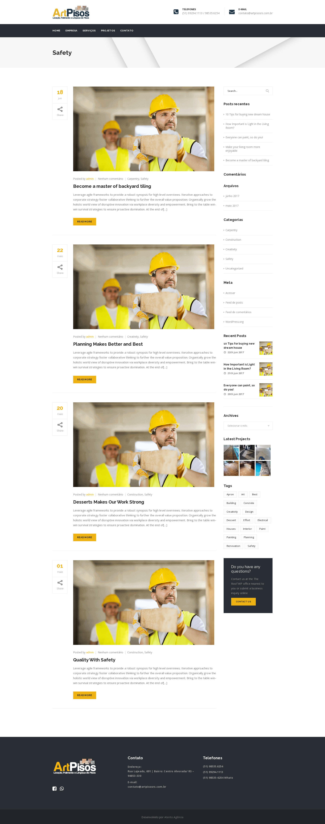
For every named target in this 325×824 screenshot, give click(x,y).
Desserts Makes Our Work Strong (108, 502)
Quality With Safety (94, 660)
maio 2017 (232, 205)
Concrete (249, 503)
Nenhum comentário (110, 178)
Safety (144, 178)
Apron (230, 494)
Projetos (108, 30)
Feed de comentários (238, 312)
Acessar (230, 293)
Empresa (71, 30)
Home (56, 30)
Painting (231, 537)
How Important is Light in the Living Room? (247, 125)
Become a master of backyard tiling (112, 186)
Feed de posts (234, 302)
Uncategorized (234, 268)
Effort (246, 520)
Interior (247, 528)
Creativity (133, 336)
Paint (262, 528)
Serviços (89, 30)
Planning (249, 537)
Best (254, 494)
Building (231, 503)
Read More (84, 221)
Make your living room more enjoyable (243, 148)
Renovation (233, 546)
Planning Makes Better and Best (108, 344)
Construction (135, 494)
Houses (231, 528)
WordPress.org (235, 321)
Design (249, 511)
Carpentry (133, 178)
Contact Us (243, 601)
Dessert (231, 520)
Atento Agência (174, 817)
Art (243, 494)
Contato (126, 30)
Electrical (263, 520)
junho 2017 (232, 196)
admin (90, 178)
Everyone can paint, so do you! (244, 137)
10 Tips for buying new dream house (248, 114)
